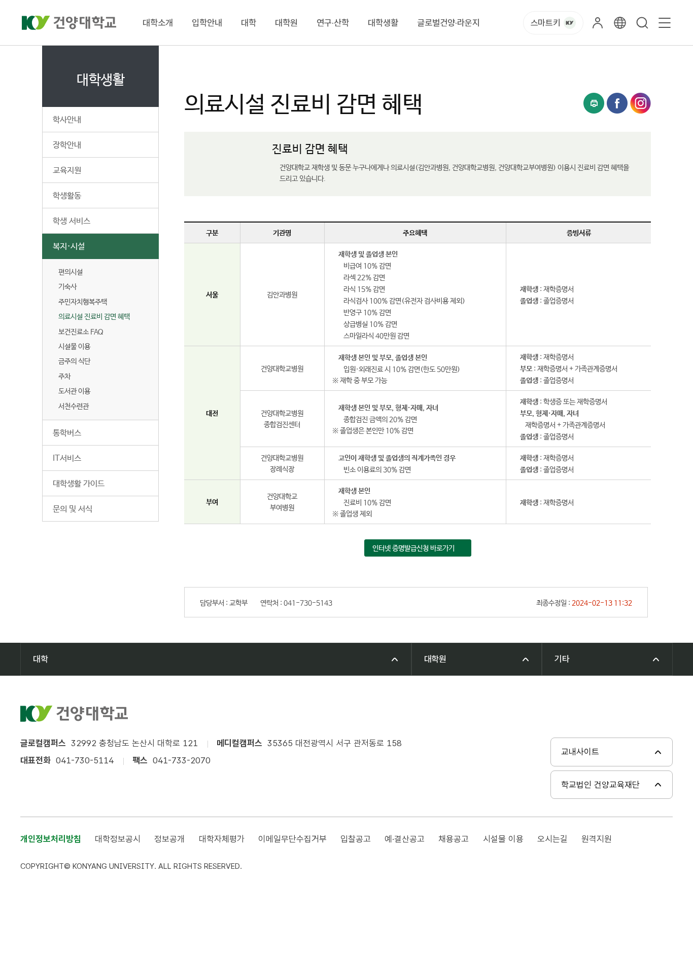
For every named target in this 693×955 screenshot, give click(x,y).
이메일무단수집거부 (292, 839)
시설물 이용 (503, 839)
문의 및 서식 (72, 509)
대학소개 (158, 22)
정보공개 (169, 839)
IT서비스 (67, 458)
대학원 (286, 22)
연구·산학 (333, 22)
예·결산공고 (405, 839)
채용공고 (453, 839)
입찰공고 (355, 839)
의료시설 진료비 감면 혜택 (94, 317)
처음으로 (196, 57)
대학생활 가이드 (79, 484)
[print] (593, 103)
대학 (248, 22)
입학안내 (207, 22)
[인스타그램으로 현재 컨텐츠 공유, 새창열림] (640, 103)
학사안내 (67, 120)
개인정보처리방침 (50, 839)
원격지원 (596, 839)
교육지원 (67, 170)
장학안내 (67, 145)
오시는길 (552, 839)
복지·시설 (69, 246)
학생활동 (67, 196)
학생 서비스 (71, 221)
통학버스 (67, 433)
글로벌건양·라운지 (448, 22)
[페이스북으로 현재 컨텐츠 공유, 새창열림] (617, 103)
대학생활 (383, 22)
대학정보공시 (118, 839)
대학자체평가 (222, 839)
